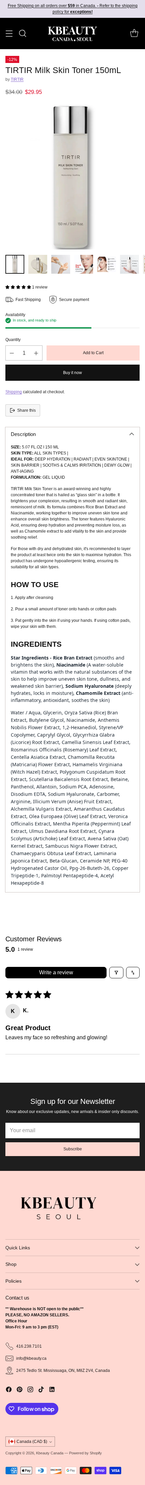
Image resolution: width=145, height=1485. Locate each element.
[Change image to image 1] (14, 264)
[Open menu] (9, 33)
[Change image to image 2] (37, 264)
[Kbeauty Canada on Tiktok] (41, 1390)
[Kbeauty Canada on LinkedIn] (52, 1390)
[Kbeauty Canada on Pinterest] (20, 1390)
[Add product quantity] (36, 353)
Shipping (13, 392)
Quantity (13, 339)
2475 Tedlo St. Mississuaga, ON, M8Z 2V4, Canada (63, 1370)
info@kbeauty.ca (31, 1358)
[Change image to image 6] (129, 264)
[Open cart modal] (134, 33)
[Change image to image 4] (83, 264)
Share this (26, 410)
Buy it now (72, 372)
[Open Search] (22, 33)
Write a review (56, 972)
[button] (18, 287)
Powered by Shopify (85, 1453)
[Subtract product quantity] (12, 353)
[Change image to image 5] (106, 264)
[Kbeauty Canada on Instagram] (30, 1390)
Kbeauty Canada (49, 1453)
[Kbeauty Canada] (72, 33)
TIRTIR (17, 79)
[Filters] (116, 972)
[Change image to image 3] (60, 264)
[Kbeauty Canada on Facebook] (9, 1390)
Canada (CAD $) (32, 1441)
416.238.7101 (29, 1346)
